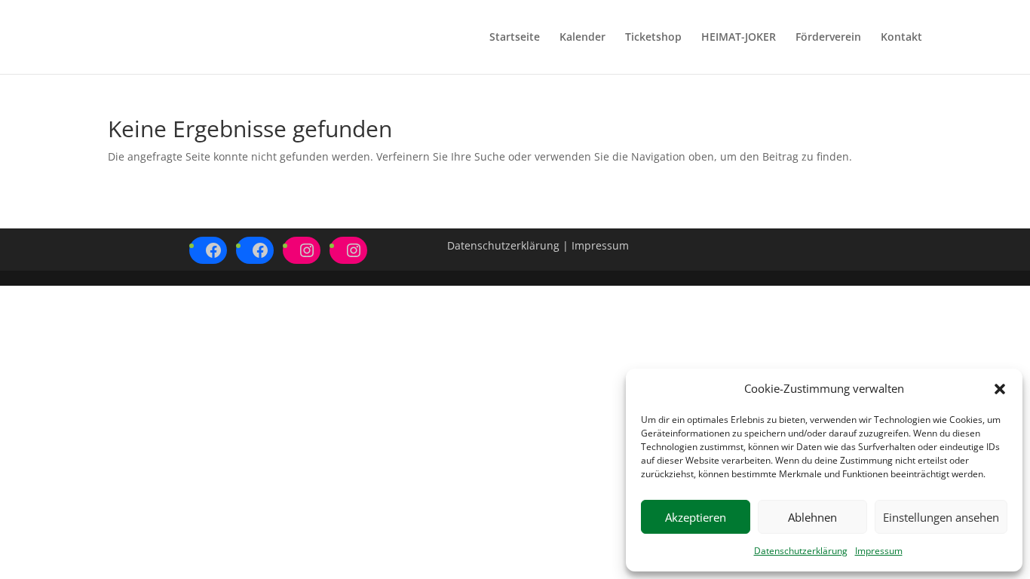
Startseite (514, 38)
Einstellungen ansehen (941, 517)
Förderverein (828, 38)
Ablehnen (812, 517)
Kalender (582, 38)
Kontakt (901, 38)
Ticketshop (653, 38)
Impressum (879, 550)
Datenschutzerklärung (801, 550)
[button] (999, 389)
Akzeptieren (695, 517)
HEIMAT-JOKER (738, 38)
